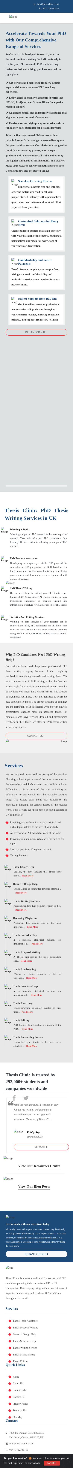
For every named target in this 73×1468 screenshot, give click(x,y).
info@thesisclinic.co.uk (48, 4)
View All (40, 1147)
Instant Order (35, 332)
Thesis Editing (20, 1361)
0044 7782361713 (50, 8)
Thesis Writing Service (25, 1347)
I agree (51, 1463)
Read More (28, 875)
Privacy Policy (20, 1403)
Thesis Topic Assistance (25, 1320)
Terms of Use (20, 1410)
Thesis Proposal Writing (25, 1327)
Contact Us (35, 735)
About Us (18, 1383)
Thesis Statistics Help (24, 1354)
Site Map (17, 1417)
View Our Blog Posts (34, 1186)
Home (16, 1376)
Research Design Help (24, 1334)
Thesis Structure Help (24, 1341)
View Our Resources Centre (39, 1166)
